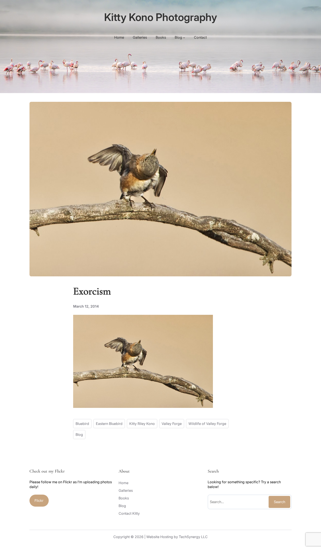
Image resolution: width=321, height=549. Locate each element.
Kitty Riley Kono (142, 423)
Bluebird (82, 423)
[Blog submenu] (184, 37)
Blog (79, 434)
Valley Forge (172, 423)
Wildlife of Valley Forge (207, 423)
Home (119, 37)
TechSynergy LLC (193, 537)
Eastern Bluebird (109, 423)
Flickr (39, 500)
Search (279, 502)
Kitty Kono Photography (160, 17)
